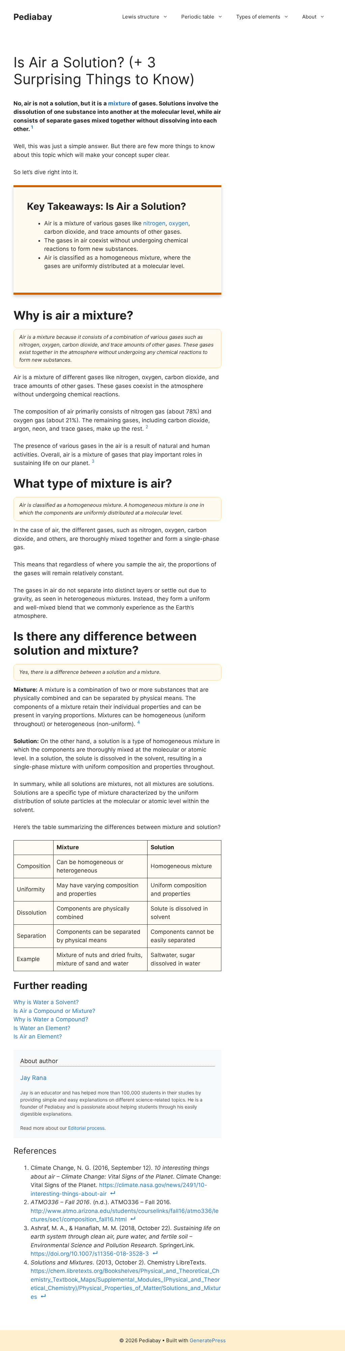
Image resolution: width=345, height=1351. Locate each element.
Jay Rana (33, 1077)
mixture (119, 103)
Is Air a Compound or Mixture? (54, 1011)
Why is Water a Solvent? (46, 1002)
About (309, 16)
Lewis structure (140, 16)
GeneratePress (208, 1340)
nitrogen (154, 223)
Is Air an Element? (37, 1036)
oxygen (178, 223)
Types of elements (258, 16)
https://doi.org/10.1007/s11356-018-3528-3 (90, 1253)
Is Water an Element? (41, 1028)
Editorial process (86, 1128)
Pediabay (32, 17)
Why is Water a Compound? (50, 1019)
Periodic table (197, 16)
